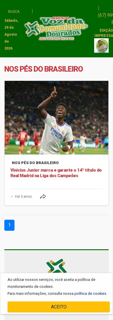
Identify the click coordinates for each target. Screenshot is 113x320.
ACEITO (59, 307)
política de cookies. (90, 293)
